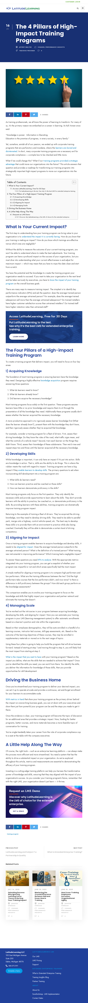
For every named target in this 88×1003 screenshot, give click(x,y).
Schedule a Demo (14, 971)
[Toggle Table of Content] (73, 182)
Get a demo (18, 811)
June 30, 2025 (41, 889)
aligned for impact (25, 546)
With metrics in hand (15, 699)
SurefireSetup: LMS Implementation (46, 994)
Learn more (18, 337)
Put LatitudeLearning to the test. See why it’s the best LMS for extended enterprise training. (47, 191)
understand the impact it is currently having (41, 236)
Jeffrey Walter (25, 47)
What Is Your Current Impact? (21, 185)
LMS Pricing (37, 960)
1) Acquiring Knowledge (22, 197)
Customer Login (73, 2)
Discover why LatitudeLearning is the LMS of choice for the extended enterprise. (44, 217)
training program (27, 51)
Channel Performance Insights (51, 47)
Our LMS (35, 956)
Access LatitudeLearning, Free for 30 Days (29, 188)
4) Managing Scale (20, 205)
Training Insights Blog (40, 977)
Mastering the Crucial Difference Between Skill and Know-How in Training (43, 896)
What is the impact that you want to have (23, 657)
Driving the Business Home (20, 208)
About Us (36, 990)
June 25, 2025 (67, 889)
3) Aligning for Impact (21, 202)
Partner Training (38, 981)
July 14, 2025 (13, 889)
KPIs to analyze (44, 559)
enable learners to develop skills (32, 470)
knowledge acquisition (50, 380)
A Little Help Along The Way (21, 211)
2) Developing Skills (21, 199)
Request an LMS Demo (21, 214)
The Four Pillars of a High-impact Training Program (30, 194)
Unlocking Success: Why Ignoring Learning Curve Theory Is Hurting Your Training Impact (17, 896)
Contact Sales (37, 998)
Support (35, 964)
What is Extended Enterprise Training (46, 973)
